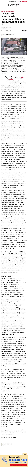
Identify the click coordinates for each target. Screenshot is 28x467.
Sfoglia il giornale (12, 1)
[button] (22, 30)
